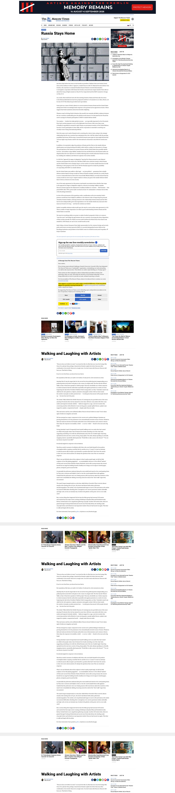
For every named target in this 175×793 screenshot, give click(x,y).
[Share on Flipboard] (105, 39)
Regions (58, 25)
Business (64, 25)
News (45, 25)
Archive (91, 25)
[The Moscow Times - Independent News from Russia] (55, 19)
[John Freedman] (42, 359)
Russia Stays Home (58, 33)
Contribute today (125, 20)
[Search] (133, 25)
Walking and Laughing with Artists (71, 353)
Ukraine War (51, 25)
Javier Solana (46, 38)
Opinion (71, 25)
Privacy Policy (70, 253)
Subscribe (103, 250)
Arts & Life (77, 25)
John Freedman (49, 358)
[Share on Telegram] (97, 39)
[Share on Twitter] (95, 39)
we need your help (63, 280)
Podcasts (84, 25)
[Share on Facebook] (92, 39)
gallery (78, 511)
